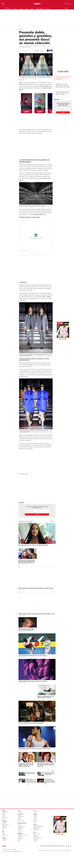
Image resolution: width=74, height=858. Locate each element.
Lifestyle (19, 829)
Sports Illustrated (22, 823)
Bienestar (4, 826)
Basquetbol (20, 827)
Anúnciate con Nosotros (65, 850)
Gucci (27, 474)
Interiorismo (35, 829)
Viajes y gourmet (39, 8)
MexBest (4, 821)
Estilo (19, 815)
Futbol (19, 824)
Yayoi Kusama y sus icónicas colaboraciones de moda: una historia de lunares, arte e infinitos (63, 85)
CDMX (34, 818)
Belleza (32, 8)
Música (19, 819)
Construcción (36, 825)
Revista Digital (67, 3)
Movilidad (35, 836)
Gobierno (35, 815)
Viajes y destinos (5, 824)
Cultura (47, 8)
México (34, 816)
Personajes (4, 825)
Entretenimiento (21, 816)
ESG (18, 841)
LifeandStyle (36, 811)
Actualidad (4, 839)
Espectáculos (8, 8)
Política (35, 814)
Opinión (19, 810)
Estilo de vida (5, 835)
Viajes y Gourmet (5, 817)
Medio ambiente (36, 833)
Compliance (54, 850)
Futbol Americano (21, 826)
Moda (26, 8)
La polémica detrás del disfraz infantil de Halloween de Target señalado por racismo (62, 93)
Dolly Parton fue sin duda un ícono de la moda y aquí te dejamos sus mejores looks (63, 78)
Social (34, 834)
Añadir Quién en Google (39, 50)
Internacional (21, 837)
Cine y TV (19, 818)
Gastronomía (5, 822)
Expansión (20, 833)
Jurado (3, 828)
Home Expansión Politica (23, 835)
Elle (3, 831)
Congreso (35, 817)
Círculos (21, 8)
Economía (20, 836)
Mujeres (4, 838)
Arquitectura (36, 828)
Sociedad (35, 821)
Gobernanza (35, 835)
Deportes (20, 817)
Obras (34, 824)
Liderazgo (4, 840)
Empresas (20, 834)
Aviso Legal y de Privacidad (44, 850)
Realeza (15, 8)
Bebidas (3, 823)
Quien (66, 846)
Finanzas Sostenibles (37, 837)
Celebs (3, 834)
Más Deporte (20, 828)
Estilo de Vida (5, 827)
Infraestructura (36, 827)
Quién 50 (66, 8)
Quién (3, 810)
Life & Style (20, 814)
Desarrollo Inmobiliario (38, 826)
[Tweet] (48, 50)
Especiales (20, 811)
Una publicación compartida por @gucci (36, 253)
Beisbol (19, 825)
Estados (35, 819)
